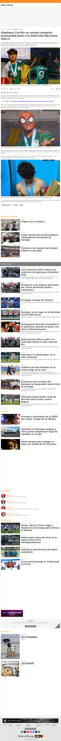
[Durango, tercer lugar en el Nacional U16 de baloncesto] (10, 314)
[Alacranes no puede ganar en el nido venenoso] (10, 357)
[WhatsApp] (7, 89)
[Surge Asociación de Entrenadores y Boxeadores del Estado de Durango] (10, 238)
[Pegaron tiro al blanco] (10, 225)
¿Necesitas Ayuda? (30, 728)
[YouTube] (28, 732)
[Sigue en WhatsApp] (57, 89)
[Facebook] (2, 89)
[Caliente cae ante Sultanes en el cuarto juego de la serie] (10, 371)
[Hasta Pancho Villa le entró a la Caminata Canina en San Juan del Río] (10, 344)
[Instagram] (30, 732)
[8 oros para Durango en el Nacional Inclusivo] (10, 564)
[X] (5, 89)
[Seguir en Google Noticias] (59, 89)
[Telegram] (10, 89)
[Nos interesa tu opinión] (30, 720)
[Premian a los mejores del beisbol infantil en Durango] (10, 251)
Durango (15, 205)
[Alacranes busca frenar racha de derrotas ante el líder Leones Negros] (10, 401)
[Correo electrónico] (13, 89)
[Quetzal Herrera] (3, 502)
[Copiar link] (16, 89)
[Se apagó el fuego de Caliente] (10, 302)
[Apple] (36, 732)
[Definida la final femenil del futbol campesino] (10, 552)
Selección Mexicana (6, 205)
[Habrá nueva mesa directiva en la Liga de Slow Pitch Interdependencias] (10, 540)
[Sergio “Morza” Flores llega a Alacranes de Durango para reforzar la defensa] (10, 528)
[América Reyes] (3, 508)
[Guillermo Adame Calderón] (3, 514)
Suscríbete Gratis (30, 626)
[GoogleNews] (33, 732)
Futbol (21, 205)
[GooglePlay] (39, 732)
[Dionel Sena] (3, 496)
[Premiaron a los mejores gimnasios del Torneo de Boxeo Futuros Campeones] (10, 289)
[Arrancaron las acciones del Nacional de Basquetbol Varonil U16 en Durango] (10, 386)
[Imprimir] (19, 89)
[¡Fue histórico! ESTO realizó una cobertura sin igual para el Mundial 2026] (10, 274)
